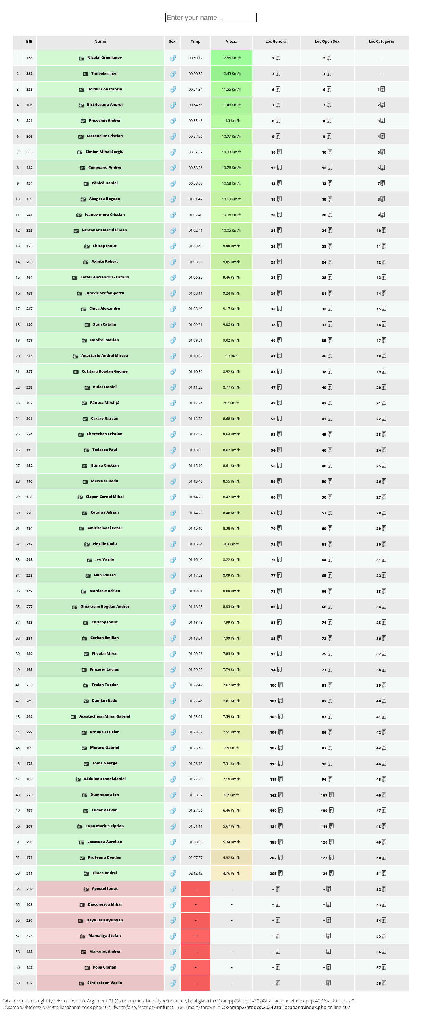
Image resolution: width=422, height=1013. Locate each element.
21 (273, 230)
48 (324, 465)
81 (324, 685)
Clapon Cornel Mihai (105, 496)
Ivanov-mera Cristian (105, 214)
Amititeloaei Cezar (104, 527)
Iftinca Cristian (104, 465)
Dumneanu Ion (104, 794)
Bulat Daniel (105, 386)
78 (273, 591)
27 (378, 497)
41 (273, 356)
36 (273, 308)
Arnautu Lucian (105, 731)
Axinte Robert (105, 261)
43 (273, 371)
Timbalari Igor (104, 73)
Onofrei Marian (104, 339)
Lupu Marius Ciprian (105, 825)
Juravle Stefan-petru (104, 292)
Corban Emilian (104, 637)
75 (273, 559)
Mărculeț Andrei (104, 951)
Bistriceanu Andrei (105, 104)
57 (324, 513)
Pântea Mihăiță (104, 402)
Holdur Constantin (104, 89)
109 (324, 810)
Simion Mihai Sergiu (105, 151)
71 (273, 544)
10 (273, 152)
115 (274, 763)
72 (324, 638)
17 (378, 340)
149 (274, 810)
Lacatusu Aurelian (104, 841)
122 (324, 857)
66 (273, 497)
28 (324, 277)
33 (324, 324)
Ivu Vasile (104, 559)
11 (378, 246)
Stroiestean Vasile (104, 982)
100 (274, 685)
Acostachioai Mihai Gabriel (104, 716)
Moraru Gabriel (104, 747)
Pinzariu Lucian (104, 669)
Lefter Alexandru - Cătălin (104, 277)
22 (378, 418)
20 (273, 215)
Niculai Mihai (104, 653)
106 (274, 732)
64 (324, 559)
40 (273, 340)
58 (378, 983)
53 (273, 434)
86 (324, 732)
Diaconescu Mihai (105, 904)
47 (273, 387)
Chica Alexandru (104, 308)
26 (378, 481)
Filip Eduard (105, 575)
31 (273, 277)
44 (378, 763)
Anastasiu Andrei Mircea (104, 355)
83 (324, 716)
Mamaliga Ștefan (104, 935)
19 (378, 371)
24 (273, 246)
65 (324, 575)
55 (378, 936)
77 (273, 575)
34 (273, 293)
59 (273, 481)
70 (273, 528)
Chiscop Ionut (105, 622)
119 (274, 779)
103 (274, 716)
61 (324, 544)
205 (274, 873)
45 (324, 434)
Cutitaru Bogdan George (105, 371)
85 (273, 638)
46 (324, 450)
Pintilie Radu (105, 543)
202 (274, 857)
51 (378, 873)
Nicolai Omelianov (104, 57)
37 (378, 653)
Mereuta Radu (104, 480)
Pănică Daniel (105, 182)
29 (378, 528)
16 (378, 324)
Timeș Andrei (104, 873)
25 (273, 262)
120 (324, 842)
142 (274, 795)
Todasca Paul (104, 449)
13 (273, 183)
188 (274, 842)
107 (274, 748)
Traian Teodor (105, 684)
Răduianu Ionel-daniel (105, 778)
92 (273, 653)
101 (274, 701)
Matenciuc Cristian (105, 135)
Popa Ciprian (105, 967)
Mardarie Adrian (104, 590)
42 (324, 403)
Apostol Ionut (105, 888)
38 (273, 324)
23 (324, 246)
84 (273, 622)
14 (378, 293)
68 (324, 606)
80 (273, 606)
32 (324, 308)
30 (378, 544)
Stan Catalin (104, 324)
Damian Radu (104, 700)
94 (273, 669)
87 (324, 748)
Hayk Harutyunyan (104, 920)
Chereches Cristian (105, 433)
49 (273, 403)
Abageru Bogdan (104, 198)
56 (273, 465)
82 (324, 701)
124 (324, 873)
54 (273, 450)
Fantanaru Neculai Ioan (104, 230)
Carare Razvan (105, 418)
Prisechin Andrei (104, 120)
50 (273, 418)
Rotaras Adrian (104, 512)
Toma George (104, 763)
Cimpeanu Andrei (104, 167)
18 (273, 199)
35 (324, 340)
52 (378, 889)
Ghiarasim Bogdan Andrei (104, 606)
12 (273, 168)
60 (324, 528)
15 (378, 308)
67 (273, 513)
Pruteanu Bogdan (104, 857)
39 (378, 685)
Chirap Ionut (105, 245)
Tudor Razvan (105, 810)
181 (274, 826)
